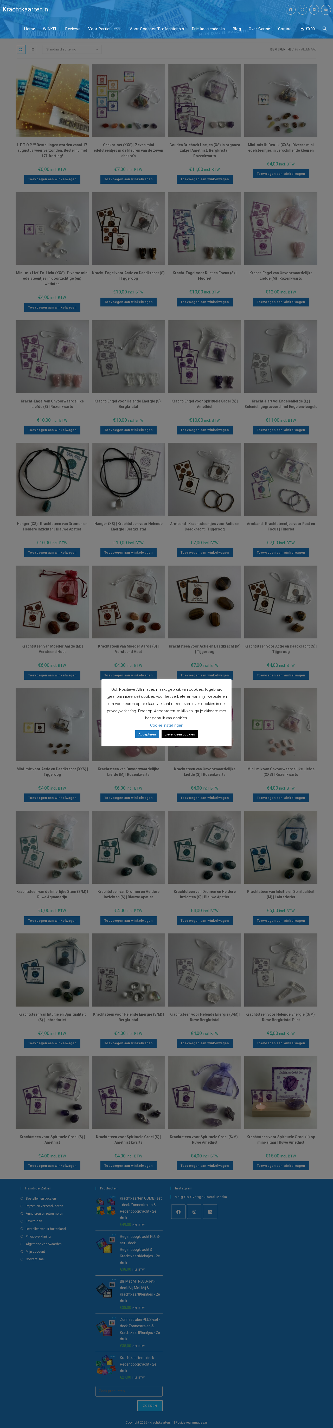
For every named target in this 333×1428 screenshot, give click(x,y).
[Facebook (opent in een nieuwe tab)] (291, 10)
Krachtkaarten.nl (26, 9)
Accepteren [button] (147, 734)
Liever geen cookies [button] (180, 734)
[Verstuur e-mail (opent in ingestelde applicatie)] (326, 10)
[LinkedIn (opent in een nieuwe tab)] (314, 10)
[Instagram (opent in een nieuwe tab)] (302, 10)
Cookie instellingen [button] (166, 725)
